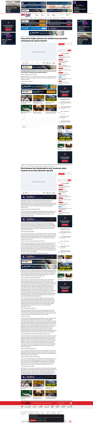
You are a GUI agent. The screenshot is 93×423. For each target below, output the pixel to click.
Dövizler (42, 413)
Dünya (31, 17)
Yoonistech (2, 410)
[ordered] (32, 127)
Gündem (35, 17)
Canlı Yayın (22, 414)
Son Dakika (26, 17)
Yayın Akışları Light (31, 411)
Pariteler (57, 406)
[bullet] (34, 127)
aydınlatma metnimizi (41, 418)
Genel (22, 17)
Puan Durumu (46, 406)
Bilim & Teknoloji (56, 17)
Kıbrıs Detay (22, 36)
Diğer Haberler (63, 17)
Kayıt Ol (58, 413)
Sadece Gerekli (39, 420)
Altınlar (42, 411)
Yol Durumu (63, 406)
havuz (46, 76)
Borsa (22, 406)
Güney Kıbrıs (41, 17)
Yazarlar (47, 413)
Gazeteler (34, 406)
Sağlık (46, 17)
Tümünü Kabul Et (33, 420)
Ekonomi (50, 17)
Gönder (24, 127)
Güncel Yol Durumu (24, 413)
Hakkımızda (53, 411)
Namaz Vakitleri (27, 406)
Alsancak (31, 76)
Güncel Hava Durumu (24, 411)
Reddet (45, 420)
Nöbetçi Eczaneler (31, 413)
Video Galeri (48, 411)
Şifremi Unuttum (59, 411)
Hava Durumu (40, 406)
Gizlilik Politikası (53, 413)
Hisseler (52, 406)
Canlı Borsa (37, 411)
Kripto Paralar (69, 406)
